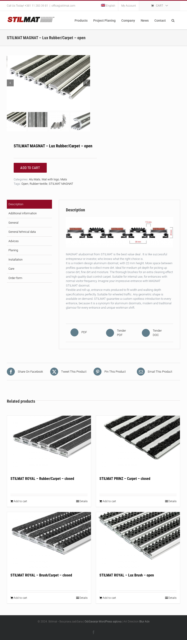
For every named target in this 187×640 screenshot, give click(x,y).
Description (15, 204)
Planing (13, 250)
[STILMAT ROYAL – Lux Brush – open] (138, 540)
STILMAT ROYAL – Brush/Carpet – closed (41, 575)
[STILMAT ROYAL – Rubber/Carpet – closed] (49, 443)
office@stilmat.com (63, 5)
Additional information (22, 213)
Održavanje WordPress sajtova (103, 621)
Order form (15, 278)
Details (83, 501)
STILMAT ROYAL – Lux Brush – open (126, 575)
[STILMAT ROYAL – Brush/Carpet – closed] (49, 540)
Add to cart (20, 501)
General (13, 222)
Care (11, 268)
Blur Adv (144, 621)
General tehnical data (22, 231)
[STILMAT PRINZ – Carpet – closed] (138, 443)
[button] (172, 20)
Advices (13, 241)
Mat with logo (50, 179)
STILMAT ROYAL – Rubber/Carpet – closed (42, 478)
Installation (15, 259)
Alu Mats (34, 179)
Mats (63, 179)
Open (24, 183)
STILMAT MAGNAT (61, 183)
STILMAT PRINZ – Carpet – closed (124, 478)
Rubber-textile (38, 183)
